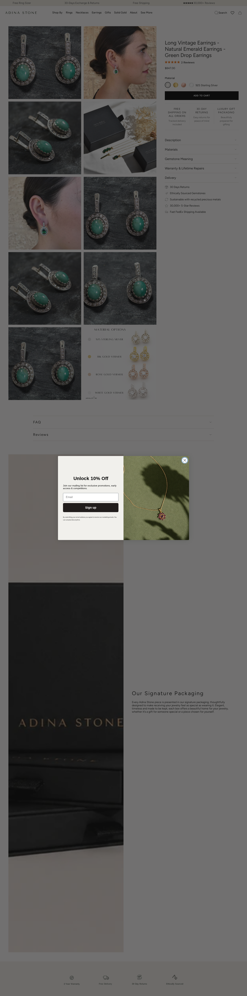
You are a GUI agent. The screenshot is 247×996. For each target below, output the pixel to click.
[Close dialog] (185, 460)
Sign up (90, 507)
